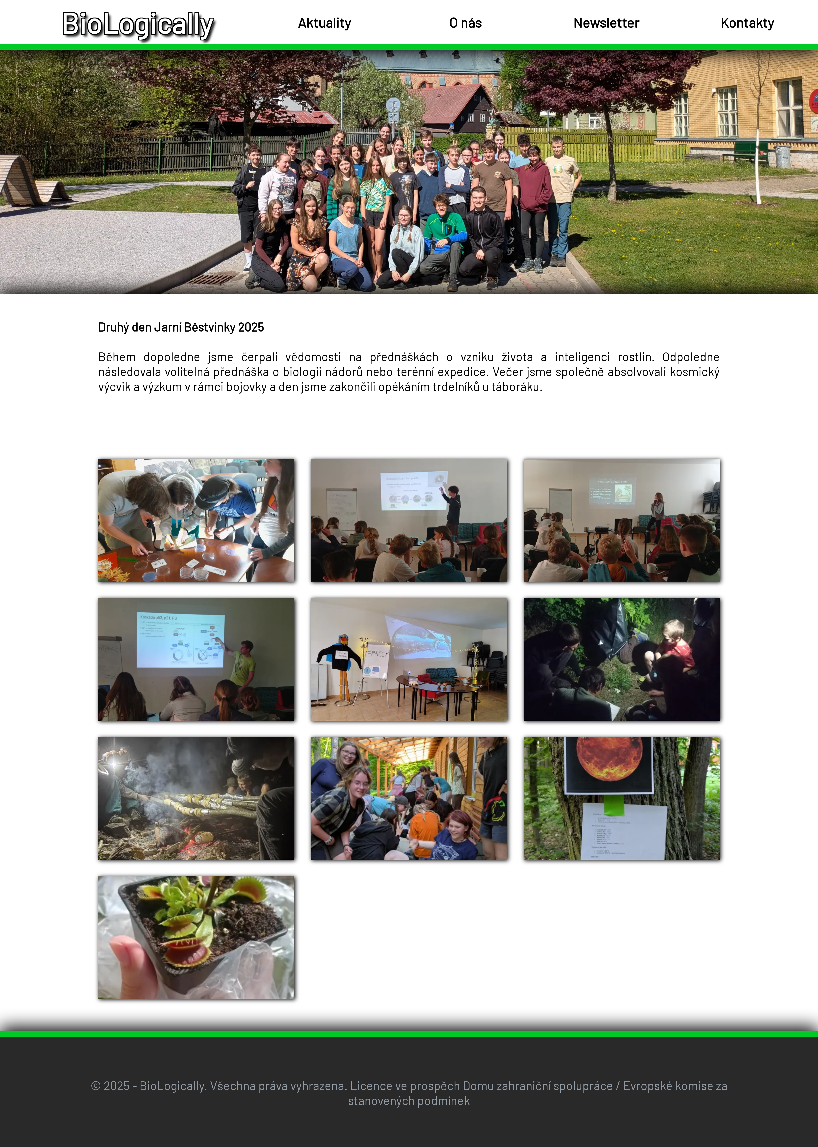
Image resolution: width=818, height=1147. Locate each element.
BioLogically (137, 22)
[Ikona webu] (34, 22)
